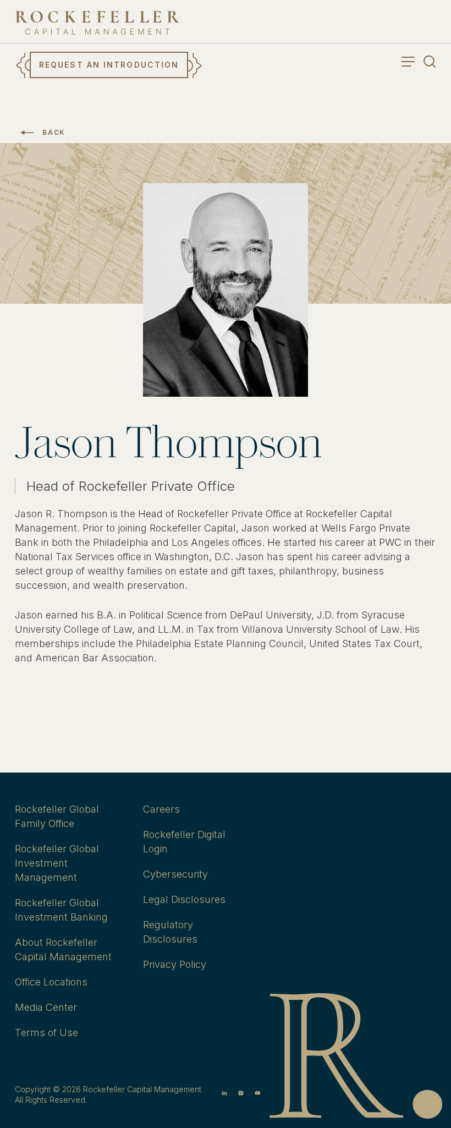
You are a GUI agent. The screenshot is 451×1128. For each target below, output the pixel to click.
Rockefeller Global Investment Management (57, 863)
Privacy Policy (174, 964)
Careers (161, 809)
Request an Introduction (109, 64)
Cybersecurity (175, 874)
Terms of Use (46, 1032)
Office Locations (51, 982)
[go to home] (97, 23)
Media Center (46, 1007)
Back (53, 132)
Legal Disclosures (184, 899)
